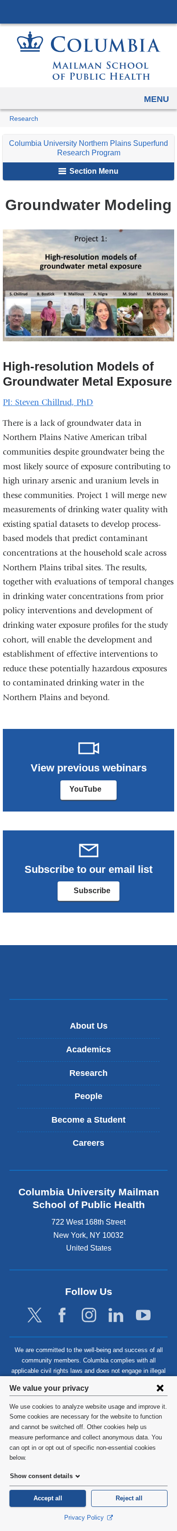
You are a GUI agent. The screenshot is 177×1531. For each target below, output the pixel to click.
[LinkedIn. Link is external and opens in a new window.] (116, 1315)
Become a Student (88, 1120)
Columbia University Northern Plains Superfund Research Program (88, 148)
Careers (88, 1143)
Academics (88, 1049)
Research (23, 118)
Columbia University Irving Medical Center (88, 11)
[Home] (88, 55)
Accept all (48, 1498)
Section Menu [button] (92, 171)
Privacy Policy (85, 1517)
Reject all (129, 1498)
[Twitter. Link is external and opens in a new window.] (34, 1315)
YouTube (93, 792)
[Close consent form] (160, 1388)
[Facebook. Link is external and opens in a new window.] (62, 1315)
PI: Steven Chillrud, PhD (48, 402)
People (88, 1096)
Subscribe (95, 894)
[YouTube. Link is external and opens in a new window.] (143, 1315)
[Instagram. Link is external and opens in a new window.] (89, 1315)
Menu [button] (156, 99)
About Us (89, 1026)
